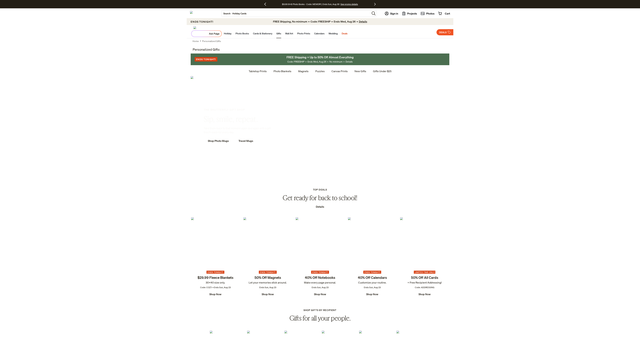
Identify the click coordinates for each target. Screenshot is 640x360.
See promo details (349, 4)
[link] (215, 257)
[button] (373, 13)
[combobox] (296, 13)
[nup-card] (215, 257)
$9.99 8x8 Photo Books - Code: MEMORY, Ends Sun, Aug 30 (311, 4)
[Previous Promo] (266, 4)
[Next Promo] (375, 4)
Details (349, 61)
